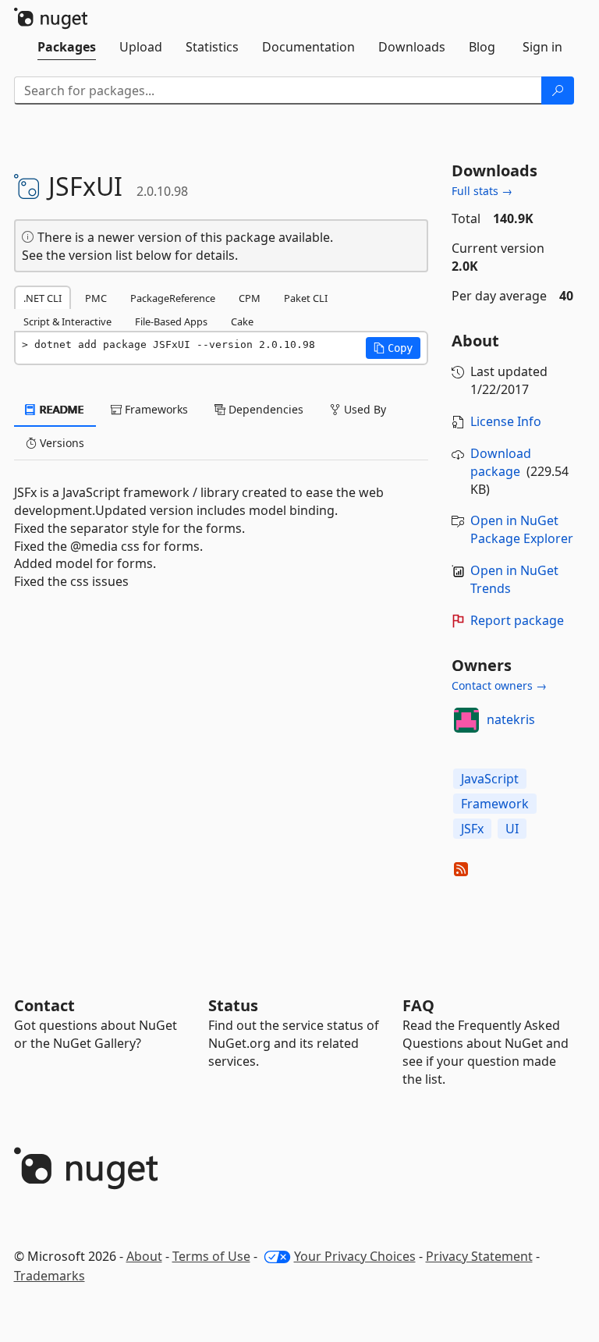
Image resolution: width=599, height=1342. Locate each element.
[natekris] (466, 720)
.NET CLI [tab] (42, 298)
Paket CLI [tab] (306, 298)
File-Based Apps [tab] (171, 321)
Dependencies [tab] (264, 409)
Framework (495, 803)
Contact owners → (499, 685)
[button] (393, 348)
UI (512, 828)
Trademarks (49, 1275)
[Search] (557, 90)
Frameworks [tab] (155, 409)
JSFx (472, 828)
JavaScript (490, 778)
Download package (500, 462)
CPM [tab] (250, 298)
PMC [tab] (96, 298)
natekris (511, 719)
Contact (44, 1005)
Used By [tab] (363, 409)
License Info (505, 421)
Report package (517, 620)
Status (233, 1005)
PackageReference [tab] (172, 298)
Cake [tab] (242, 321)
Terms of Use (211, 1256)
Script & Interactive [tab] (67, 321)
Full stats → (482, 190)
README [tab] (60, 409)
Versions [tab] (60, 442)
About (144, 1256)
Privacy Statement (479, 1256)
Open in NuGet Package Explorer (521, 529)
